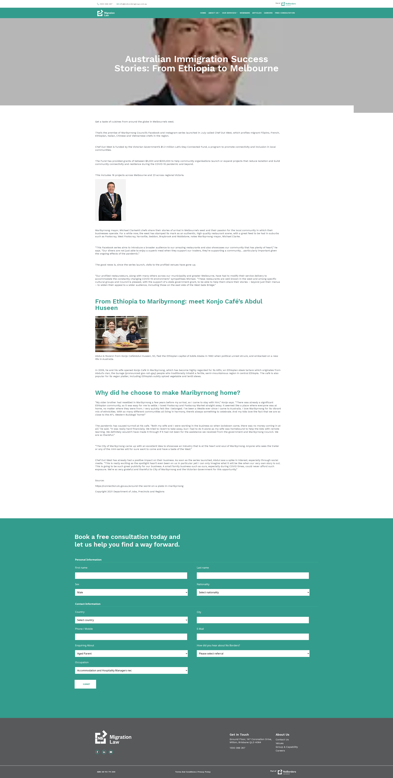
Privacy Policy (204, 772)
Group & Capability (287, 746)
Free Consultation (285, 13)
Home (203, 13)
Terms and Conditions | (186, 772)
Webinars (245, 13)
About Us (213, 13)
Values (280, 743)
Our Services (229, 13)
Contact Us (282, 739)
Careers (268, 13)
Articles (256, 13)
